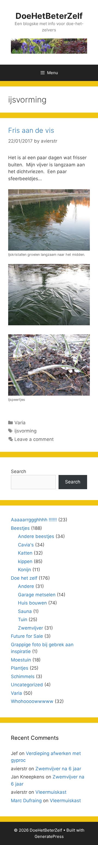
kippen (25, 561)
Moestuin (21, 660)
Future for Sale (27, 636)
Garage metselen (37, 594)
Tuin (22, 619)
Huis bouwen (32, 603)
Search (18, 471)
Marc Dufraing (26, 800)
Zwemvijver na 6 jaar (58, 768)
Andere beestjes (36, 536)
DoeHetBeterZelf (49, 16)
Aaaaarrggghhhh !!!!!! (34, 519)
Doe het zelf (24, 578)
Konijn (24, 569)
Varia (20, 422)
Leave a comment (34, 439)
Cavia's (26, 545)
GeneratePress (49, 836)
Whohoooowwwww (32, 701)
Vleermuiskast (50, 792)
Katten (25, 553)
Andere (26, 586)
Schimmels (23, 676)
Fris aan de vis (31, 130)
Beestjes (20, 528)
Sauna (25, 611)
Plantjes (19, 668)
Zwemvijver (30, 628)
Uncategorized (27, 684)
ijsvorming (25, 431)
